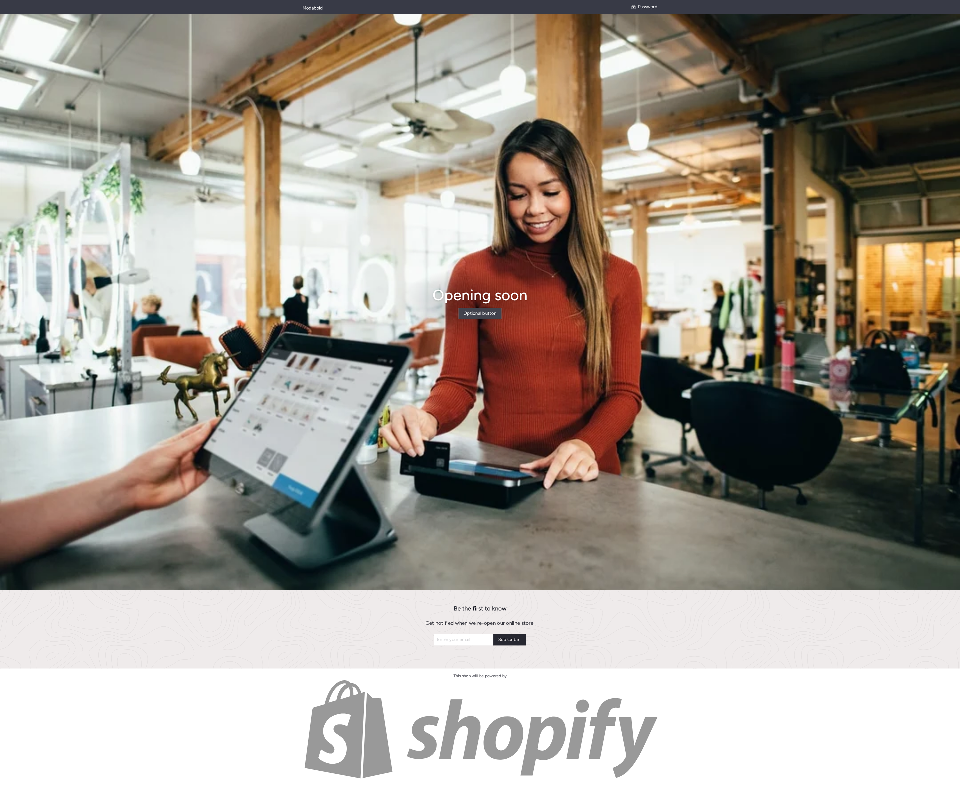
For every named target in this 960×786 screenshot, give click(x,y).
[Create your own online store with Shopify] (480, 778)
